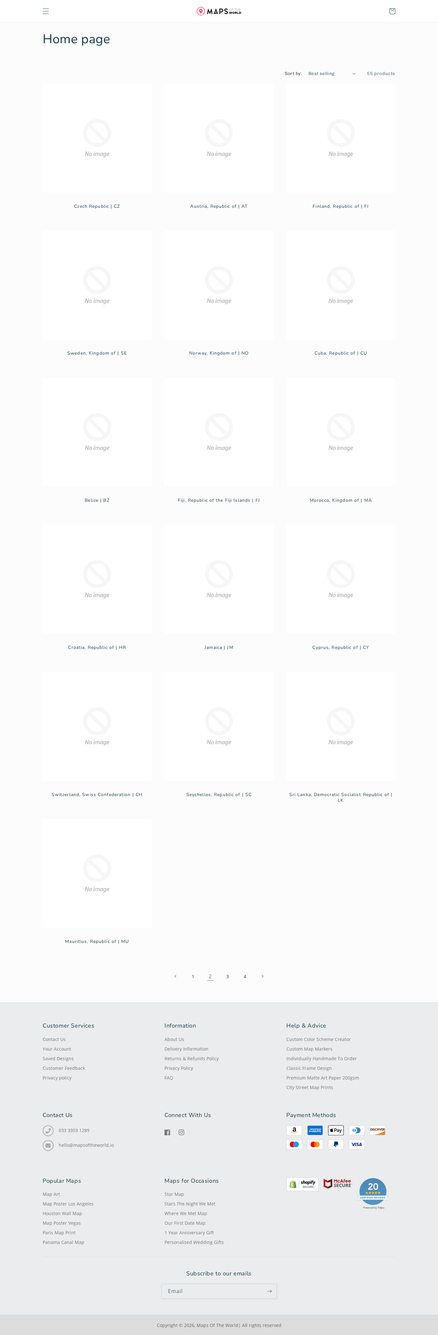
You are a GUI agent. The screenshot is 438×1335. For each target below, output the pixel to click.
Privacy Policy (178, 1068)
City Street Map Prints (309, 1087)
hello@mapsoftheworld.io (86, 1145)
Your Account (57, 1049)
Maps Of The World (217, 1325)
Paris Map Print (59, 1233)
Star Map (174, 1194)
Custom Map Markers (309, 1049)
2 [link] (210, 976)
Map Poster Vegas (62, 1223)
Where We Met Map (185, 1213)
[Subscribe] (269, 1291)
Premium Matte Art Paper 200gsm (322, 1078)
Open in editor (97, 150)
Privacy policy (57, 1078)
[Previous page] (176, 976)
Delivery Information (186, 1049)
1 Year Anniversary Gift (189, 1233)
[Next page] (262, 976)
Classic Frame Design (309, 1068)
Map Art (51, 1194)
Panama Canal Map (63, 1242)
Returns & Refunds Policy (191, 1059)
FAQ (168, 1078)
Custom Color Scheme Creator (318, 1039)
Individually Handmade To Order (321, 1059)
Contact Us (54, 1039)
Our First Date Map (185, 1223)
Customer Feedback (64, 1068)
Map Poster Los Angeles (68, 1204)
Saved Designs (58, 1059)
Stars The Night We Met (189, 1204)
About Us (174, 1039)
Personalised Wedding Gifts (194, 1242)
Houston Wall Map (62, 1213)
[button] (46, 11)
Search (97, 170)
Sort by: (293, 73)
